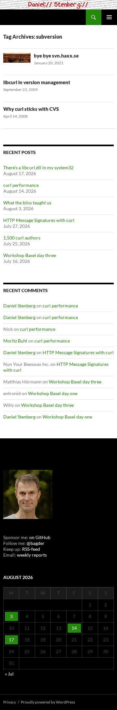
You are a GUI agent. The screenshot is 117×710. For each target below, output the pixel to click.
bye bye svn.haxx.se (56, 55)
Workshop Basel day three (29, 255)
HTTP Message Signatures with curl (38, 220)
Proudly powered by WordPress (48, 702)
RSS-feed (31, 549)
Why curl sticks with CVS (31, 109)
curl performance (21, 185)
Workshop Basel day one (52, 393)
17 (11, 639)
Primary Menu (109, 17)
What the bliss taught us (27, 202)
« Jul (9, 674)
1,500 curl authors (21, 237)
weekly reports (32, 555)
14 (74, 628)
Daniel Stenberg (19, 305)
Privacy (9, 702)
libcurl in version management (36, 82)
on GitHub (39, 537)
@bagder (36, 543)
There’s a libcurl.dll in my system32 (38, 167)
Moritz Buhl (15, 340)
